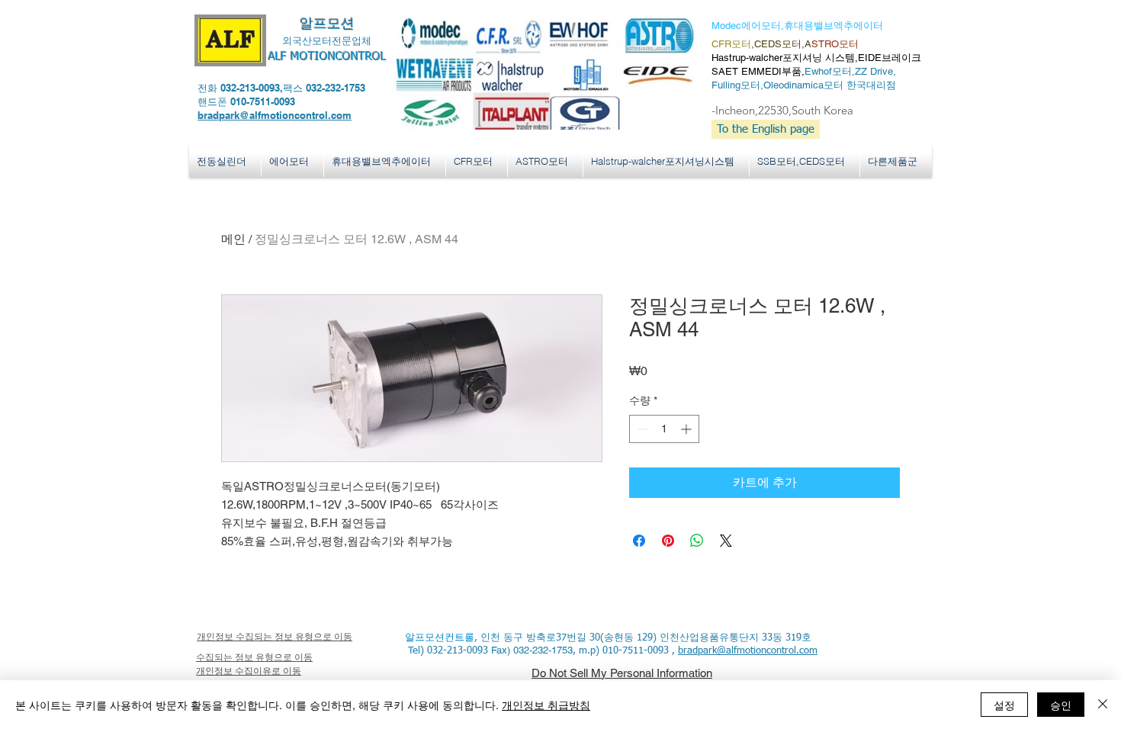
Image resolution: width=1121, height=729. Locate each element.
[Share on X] (726, 540)
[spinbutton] (664, 429)
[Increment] (687, 429)
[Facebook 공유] (639, 540)
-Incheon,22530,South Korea (782, 110)
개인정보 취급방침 (546, 704)
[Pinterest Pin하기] (668, 540)
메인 (233, 239)
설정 (1004, 704)
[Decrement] (640, 429)
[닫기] (1103, 704)
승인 (1060, 704)
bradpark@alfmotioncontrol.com (275, 115)
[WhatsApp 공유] (697, 540)
